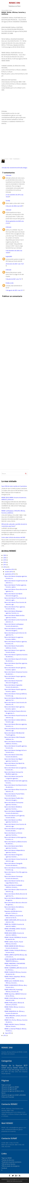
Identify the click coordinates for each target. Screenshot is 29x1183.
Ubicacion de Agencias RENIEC (10, 1087)
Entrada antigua (22, 168)
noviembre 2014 (10, 569)
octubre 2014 (9, 572)
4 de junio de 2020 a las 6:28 (14, 206)
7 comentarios (16, 159)
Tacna (10, 10)
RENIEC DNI (14, 2)
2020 (4, 558)
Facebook (4, 1168)
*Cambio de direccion (7, 1160)
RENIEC (21, 1068)
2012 (4, 1035)
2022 (4, 555)
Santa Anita (18, 1071)
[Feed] (19, 1175)
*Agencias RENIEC (6, 1158)
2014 (4, 567)
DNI (13, 1070)
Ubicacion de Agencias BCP (9, 1089)
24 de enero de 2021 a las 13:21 (15, 264)
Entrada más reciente (8, 168)
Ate (27, 1070)
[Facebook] (9, 1175)
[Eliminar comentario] (9, 197)
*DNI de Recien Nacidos (8, 1164)
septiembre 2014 (10, 574)
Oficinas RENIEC (5, 10)
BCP (26, 1065)
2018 (4, 560)
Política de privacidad (17, 1181)
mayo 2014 (8, 1033)
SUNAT (3, 1068)
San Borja (11, 1071)
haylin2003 (9, 256)
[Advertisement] (9, 96)
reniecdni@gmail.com (14, 1179)
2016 (4, 562)
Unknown (8, 175)
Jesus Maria (4, 1071)
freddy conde (9, 283)
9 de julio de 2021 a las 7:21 (13, 279)
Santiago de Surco (20, 1070)
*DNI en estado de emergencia (10, 1166)
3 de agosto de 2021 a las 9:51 (14, 290)
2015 (4, 564)
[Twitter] (13, 1175)
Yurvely (8, 200)
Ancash (3, 1073)
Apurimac (8, 1073)
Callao (10, 1070)
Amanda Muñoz (5, 1179)
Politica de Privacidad (7, 1097)
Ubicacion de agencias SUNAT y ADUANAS (13, 1095)
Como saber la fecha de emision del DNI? (13, 537)
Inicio (16, 168)
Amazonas (25, 1071)
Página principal (6, 1085)
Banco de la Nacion (11, 1065)
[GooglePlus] (16, 1175)
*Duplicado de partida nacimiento (11, 1162)
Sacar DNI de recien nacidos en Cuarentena (14, 486)
